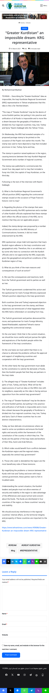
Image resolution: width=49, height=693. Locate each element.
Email (4, 624)
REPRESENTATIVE (29, 550)
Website (5, 635)
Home (22, 23)
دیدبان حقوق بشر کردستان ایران (19, 668)
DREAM (13, 545)
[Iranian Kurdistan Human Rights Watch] (16, 5)
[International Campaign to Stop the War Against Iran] (24, 16)
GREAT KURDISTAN (31, 545)
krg (13, 550)
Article (28, 23)
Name (4, 614)
